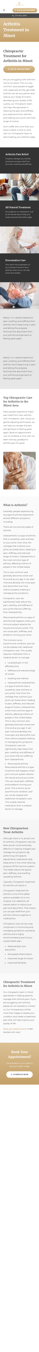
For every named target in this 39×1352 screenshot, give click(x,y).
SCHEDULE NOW (20, 1074)
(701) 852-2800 (21, 16)
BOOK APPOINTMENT (26, 10)
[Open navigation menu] (4, 10)
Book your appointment (15, 1029)
